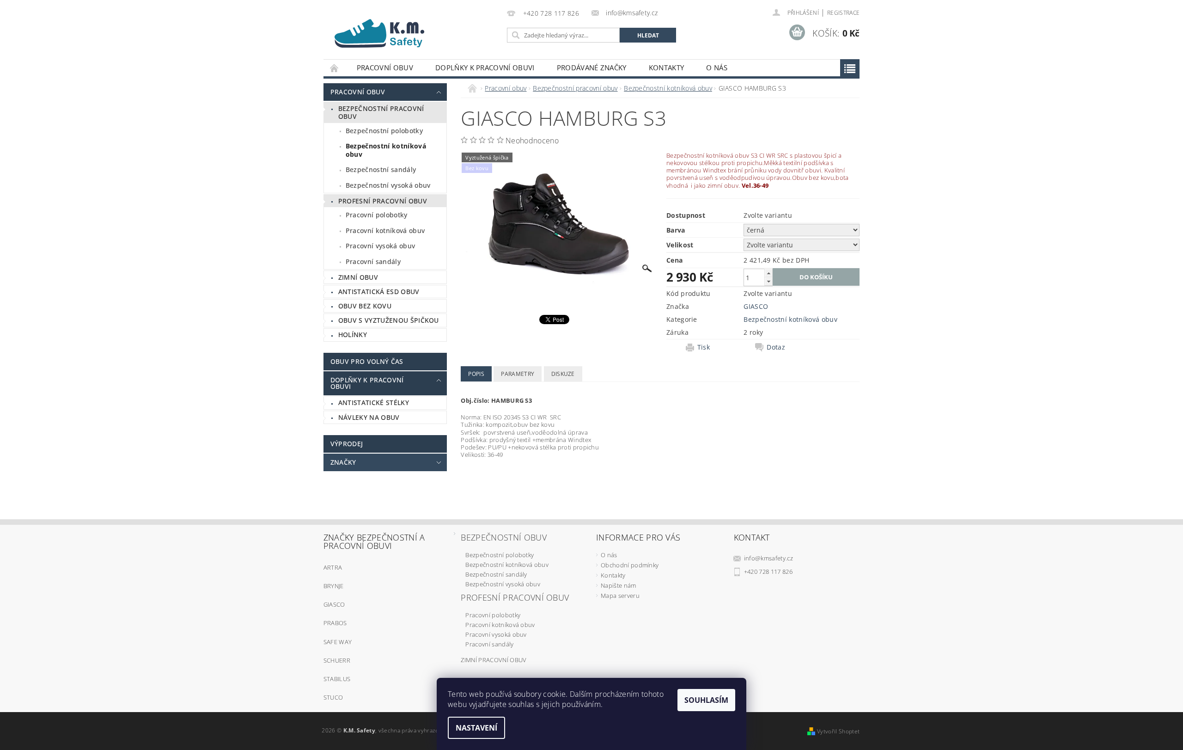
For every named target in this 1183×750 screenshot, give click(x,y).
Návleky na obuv (369, 417)
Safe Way (337, 642)
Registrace (843, 13)
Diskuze (563, 374)
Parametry (517, 374)
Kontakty (666, 67)
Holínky (352, 334)
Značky (343, 462)
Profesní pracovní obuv (382, 201)
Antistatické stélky (373, 402)
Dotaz (776, 347)
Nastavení (476, 728)
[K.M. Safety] (383, 31)
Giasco (334, 604)
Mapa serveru (620, 595)
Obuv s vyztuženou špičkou (388, 320)
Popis (476, 374)
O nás (716, 67)
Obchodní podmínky (630, 565)
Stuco (333, 697)
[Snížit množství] (768, 281)
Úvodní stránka (334, 68)
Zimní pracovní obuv (493, 660)
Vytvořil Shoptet (838, 731)
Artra (332, 567)
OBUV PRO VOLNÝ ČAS (366, 361)
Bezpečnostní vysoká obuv (388, 185)
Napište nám (618, 585)
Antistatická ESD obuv (379, 291)
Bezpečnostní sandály (381, 169)
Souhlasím (706, 700)
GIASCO (756, 306)
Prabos (335, 623)
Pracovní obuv (385, 67)
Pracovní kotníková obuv (385, 230)
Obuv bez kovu (364, 305)
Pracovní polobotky (377, 214)
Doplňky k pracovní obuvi (485, 67)
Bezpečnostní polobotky (384, 130)
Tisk (703, 347)
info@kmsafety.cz (768, 558)
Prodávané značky (592, 67)
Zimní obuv (358, 277)
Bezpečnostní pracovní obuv (381, 112)
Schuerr (336, 660)
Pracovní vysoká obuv (380, 245)
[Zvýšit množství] (768, 273)
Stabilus (337, 679)
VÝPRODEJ (346, 443)
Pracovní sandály (373, 261)
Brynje (333, 586)
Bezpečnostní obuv (503, 537)
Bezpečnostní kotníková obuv (386, 150)
